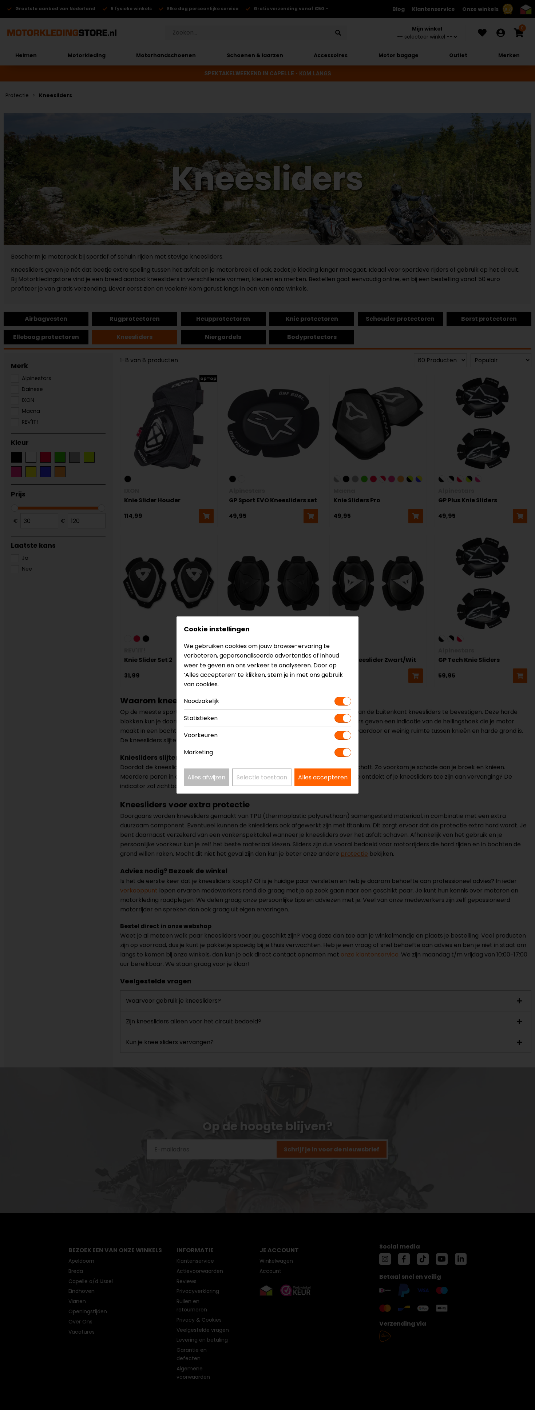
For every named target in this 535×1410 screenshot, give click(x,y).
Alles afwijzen (206, 777)
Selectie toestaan (262, 777)
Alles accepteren (323, 777)
